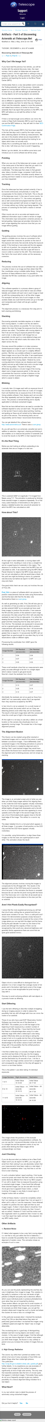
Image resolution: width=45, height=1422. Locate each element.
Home (17, 1414)
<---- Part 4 (6, 55)
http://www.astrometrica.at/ (11, 424)
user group (36, 424)
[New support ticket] (28, 23)
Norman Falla (35, 30)
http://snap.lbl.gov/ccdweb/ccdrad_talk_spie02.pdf (20, 1363)
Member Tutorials (21, 30)
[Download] (18, 735)
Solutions (27, 1414)
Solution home (7, 30)
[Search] (24, 23)
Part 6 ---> (16, 55)
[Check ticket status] (35, 23)
